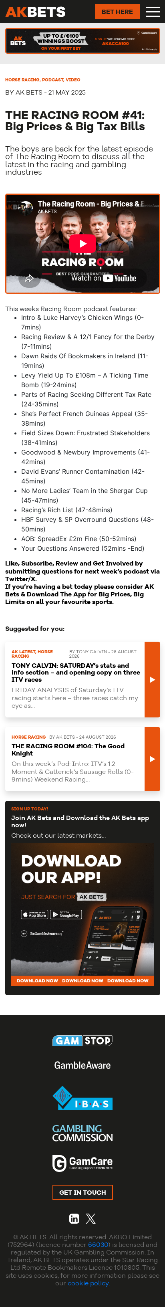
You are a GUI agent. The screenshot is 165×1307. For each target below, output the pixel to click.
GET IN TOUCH (82, 1192)
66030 (98, 1244)
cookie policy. (89, 1283)
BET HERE (117, 12)
